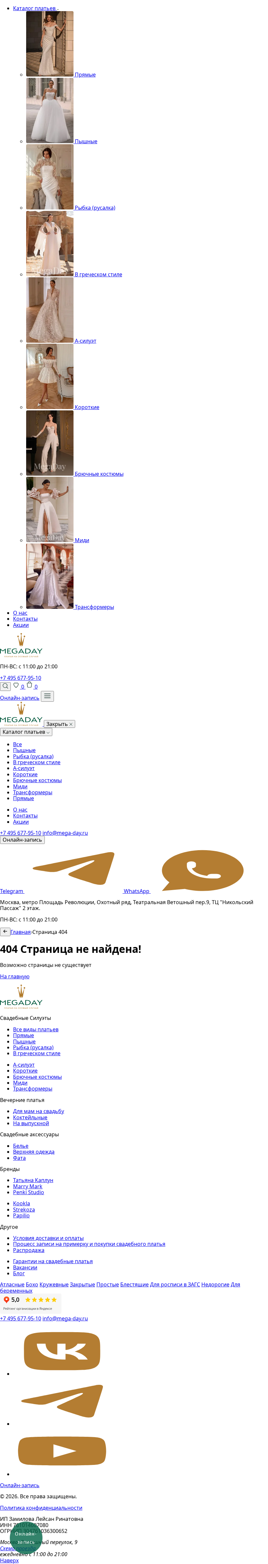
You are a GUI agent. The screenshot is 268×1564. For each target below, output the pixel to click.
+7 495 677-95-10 (20, 677)
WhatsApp (137, 891)
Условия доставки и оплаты (48, 1238)
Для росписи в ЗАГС (175, 1284)
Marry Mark (27, 1186)
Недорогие (215, 1284)
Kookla (21, 1203)
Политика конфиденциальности (41, 1507)
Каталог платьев (35, 8)
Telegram (12, 891)
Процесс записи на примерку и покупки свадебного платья (89, 1243)
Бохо (32, 1284)
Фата (19, 1157)
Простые (107, 1284)
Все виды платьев (36, 1029)
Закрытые (82, 1284)
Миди (20, 786)
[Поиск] (5, 686)
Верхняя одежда (34, 1151)
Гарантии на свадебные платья (53, 1261)
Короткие (25, 774)
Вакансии (25, 1267)
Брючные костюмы (37, 780)
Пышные (24, 750)
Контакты (25, 618)
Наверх (9, 1560)
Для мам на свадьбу (38, 1111)
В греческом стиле (36, 762)
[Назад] (5, 932)
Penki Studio (28, 1192)
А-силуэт (24, 768)
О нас (20, 612)
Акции (21, 624)
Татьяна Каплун (33, 1180)
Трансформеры (32, 792)
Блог (19, 1273)
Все (17, 744)
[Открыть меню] (47, 696)
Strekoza (24, 1209)
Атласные (12, 1284)
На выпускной (31, 1123)
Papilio (21, 1215)
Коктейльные (30, 1117)
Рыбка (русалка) (33, 756)
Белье (20, 1145)
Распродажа (28, 1250)
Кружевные (54, 1284)
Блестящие (134, 1284)
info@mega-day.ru (65, 832)
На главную (14, 976)
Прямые (23, 798)
